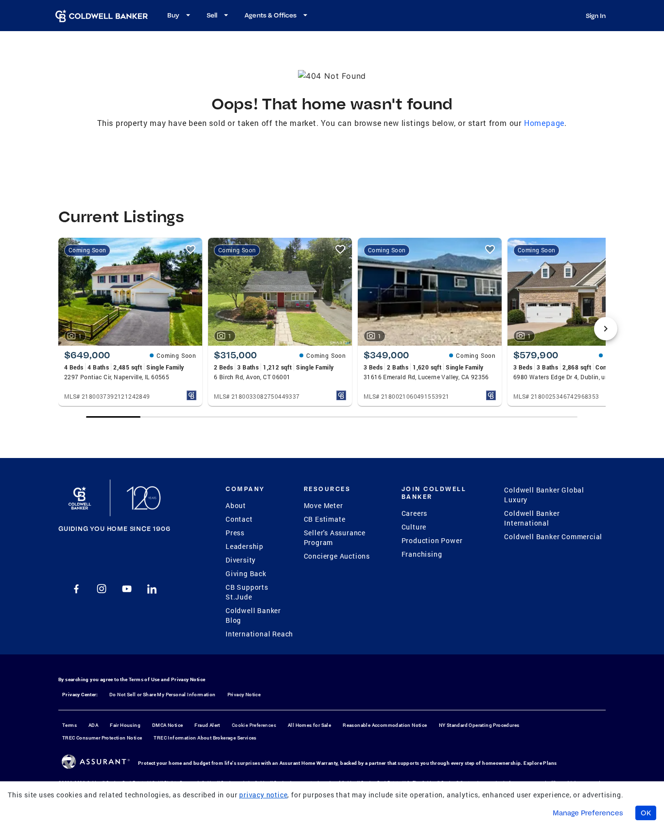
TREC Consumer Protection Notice (102, 738)
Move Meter (323, 505)
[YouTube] (127, 589)
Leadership (244, 546)
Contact (239, 519)
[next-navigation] (605, 328)
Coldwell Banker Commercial (553, 536)
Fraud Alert (207, 725)
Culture (414, 526)
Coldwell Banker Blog (253, 615)
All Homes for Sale (309, 725)
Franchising (422, 554)
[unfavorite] (190, 249)
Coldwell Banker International (531, 518)
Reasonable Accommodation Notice (385, 725)
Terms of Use (144, 679)
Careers (415, 513)
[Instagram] (101, 589)
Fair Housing (125, 725)
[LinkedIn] (152, 589)
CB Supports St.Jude (247, 591)
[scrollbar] (331, 417)
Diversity (241, 559)
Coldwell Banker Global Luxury (544, 494)
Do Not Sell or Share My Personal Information (162, 694)
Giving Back (246, 573)
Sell (212, 15)
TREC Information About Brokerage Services (205, 738)
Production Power (432, 540)
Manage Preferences (588, 813)
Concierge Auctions (337, 556)
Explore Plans (540, 763)
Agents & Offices (271, 15)
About (236, 505)
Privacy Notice (188, 679)
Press (235, 532)
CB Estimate (325, 519)
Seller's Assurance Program (335, 537)
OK (646, 813)
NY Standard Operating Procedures (479, 725)
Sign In (596, 15)
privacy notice (263, 794)
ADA (93, 725)
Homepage (544, 123)
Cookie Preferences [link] (254, 725)
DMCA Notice (167, 725)
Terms (69, 725)
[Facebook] (76, 589)
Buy (173, 15)
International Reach (259, 633)
